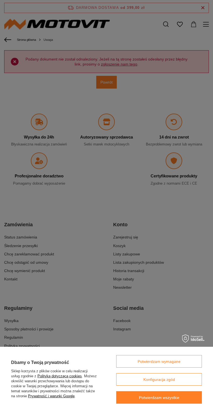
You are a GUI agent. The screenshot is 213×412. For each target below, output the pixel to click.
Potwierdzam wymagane (159, 361)
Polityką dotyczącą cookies (59, 376)
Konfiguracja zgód (159, 379)
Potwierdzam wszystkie (159, 397)
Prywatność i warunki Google (51, 396)
